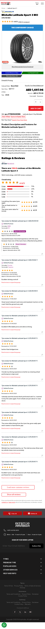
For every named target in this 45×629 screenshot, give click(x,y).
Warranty (28, 604)
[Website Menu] (42, 4)
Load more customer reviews (18, 487)
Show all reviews (14, 495)
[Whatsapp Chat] (4, 625)
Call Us (14, 513)
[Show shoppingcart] (36, 3)
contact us (5, 502)
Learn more (11, 502)
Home (3, 8)
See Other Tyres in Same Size (13, 117)
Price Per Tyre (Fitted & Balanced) (34, 85)
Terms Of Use (8, 586)
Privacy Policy (18, 586)
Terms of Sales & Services (32, 586)
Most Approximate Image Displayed (22, 67)
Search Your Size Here (19, 120)
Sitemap (22, 587)
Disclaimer (35, 594)
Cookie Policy (22, 596)
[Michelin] (8, 12)
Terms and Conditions (13, 594)
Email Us (33, 513)
